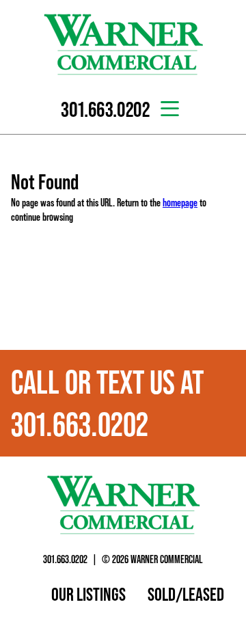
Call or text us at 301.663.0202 (107, 403)
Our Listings (88, 594)
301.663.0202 (65, 559)
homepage (180, 202)
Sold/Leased (186, 594)
